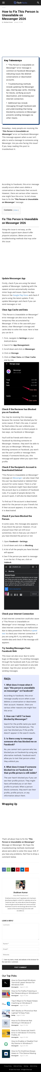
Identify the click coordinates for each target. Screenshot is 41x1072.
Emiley (13, 1015)
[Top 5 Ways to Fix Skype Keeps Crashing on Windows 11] (6, 1004)
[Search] (38, 2)
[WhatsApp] (9, 870)
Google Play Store (20, 295)
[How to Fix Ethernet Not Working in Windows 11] (6, 1023)
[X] (13, 870)
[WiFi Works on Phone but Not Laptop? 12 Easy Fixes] (6, 1014)
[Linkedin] (22, 870)
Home (3, 7)
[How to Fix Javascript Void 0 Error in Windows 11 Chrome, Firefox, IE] (6, 1033)
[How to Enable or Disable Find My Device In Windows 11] (6, 1044)
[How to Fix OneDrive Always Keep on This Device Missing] (6, 1054)
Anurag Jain (15, 987)
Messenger (17, 478)
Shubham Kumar (8, 22)
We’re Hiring (33, 1066)
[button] (3, 2)
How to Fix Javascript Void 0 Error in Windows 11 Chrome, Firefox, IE (23, 1032)
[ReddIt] (27, 870)
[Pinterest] (18, 870)
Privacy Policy (8, 1066)
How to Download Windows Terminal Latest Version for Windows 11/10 (23, 982)
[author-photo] (20, 890)
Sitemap (26, 1066)
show (16, 210)
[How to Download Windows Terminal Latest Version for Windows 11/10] (6, 983)
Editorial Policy (18, 1066)
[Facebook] (4, 870)
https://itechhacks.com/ (20, 895)
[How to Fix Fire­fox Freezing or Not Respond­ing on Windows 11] (6, 994)
